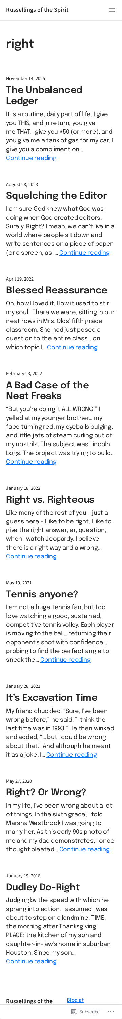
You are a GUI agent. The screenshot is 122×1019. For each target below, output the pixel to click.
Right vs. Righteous (50, 500)
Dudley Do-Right (43, 888)
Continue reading (31, 158)
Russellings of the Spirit (37, 10)
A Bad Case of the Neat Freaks (47, 391)
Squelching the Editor (56, 196)
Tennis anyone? (42, 595)
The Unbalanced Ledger (44, 96)
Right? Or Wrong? (46, 793)
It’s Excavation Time (52, 698)
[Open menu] (112, 10)
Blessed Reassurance (56, 291)
